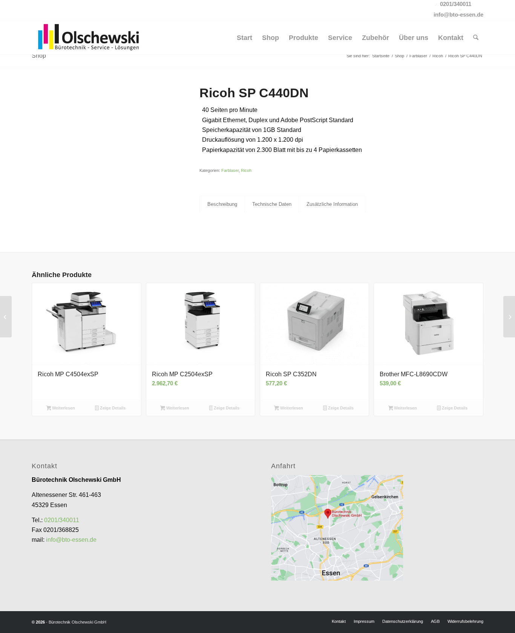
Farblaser (230, 170)
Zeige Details (112, 408)
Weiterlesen (63, 408)
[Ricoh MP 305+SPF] (509, 316)
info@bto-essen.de (71, 539)
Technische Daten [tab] (271, 204)
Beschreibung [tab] (222, 204)
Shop (39, 55)
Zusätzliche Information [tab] (332, 204)
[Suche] (475, 37)
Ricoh (246, 170)
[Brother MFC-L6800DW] (6, 316)
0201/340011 (61, 520)
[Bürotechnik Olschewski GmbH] (89, 37)
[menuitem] (244, 37)
